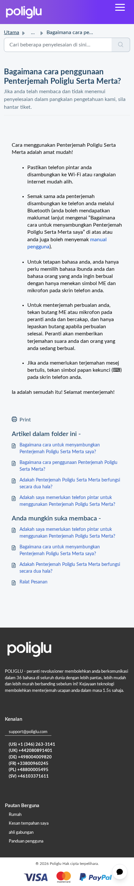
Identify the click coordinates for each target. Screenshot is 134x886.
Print (25, 419)
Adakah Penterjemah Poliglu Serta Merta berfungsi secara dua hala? (70, 483)
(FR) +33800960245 (28, 764)
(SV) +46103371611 (29, 776)
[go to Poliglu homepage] (24, 12)
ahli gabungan (21, 832)
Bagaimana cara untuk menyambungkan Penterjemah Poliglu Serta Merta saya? (60, 448)
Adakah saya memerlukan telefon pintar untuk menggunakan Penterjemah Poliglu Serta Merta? (67, 501)
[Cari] (121, 45)
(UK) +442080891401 (30, 751)
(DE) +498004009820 (30, 757)
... (33, 32)
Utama (11, 32)
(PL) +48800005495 (28, 770)
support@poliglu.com (28, 732)
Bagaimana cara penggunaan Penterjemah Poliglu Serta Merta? (68, 466)
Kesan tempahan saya (28, 823)
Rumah (15, 815)
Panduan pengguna (26, 841)
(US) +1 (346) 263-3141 (32, 744)
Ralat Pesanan (33, 582)
